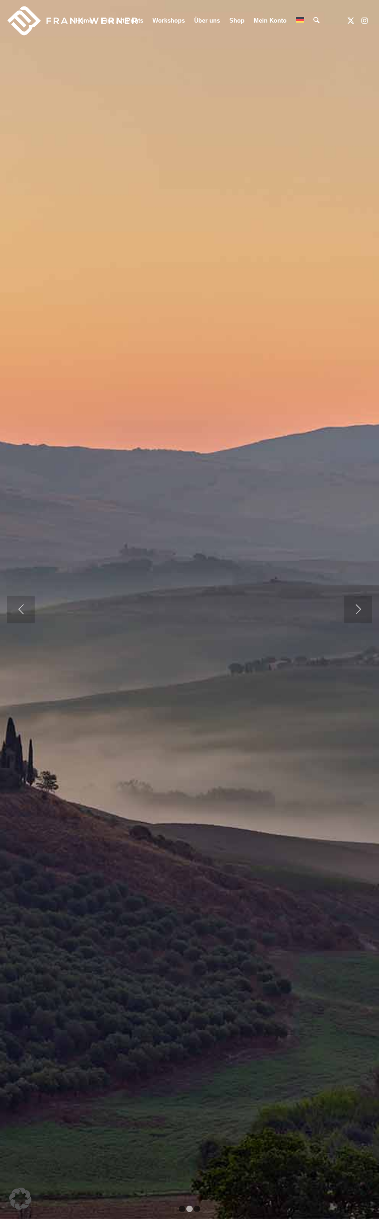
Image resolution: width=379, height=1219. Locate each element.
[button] (20, 1198)
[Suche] (316, 21)
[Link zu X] (351, 20)
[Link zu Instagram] (365, 20)
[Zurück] (21, 609)
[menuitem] (84, 21)
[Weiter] (358, 609)
